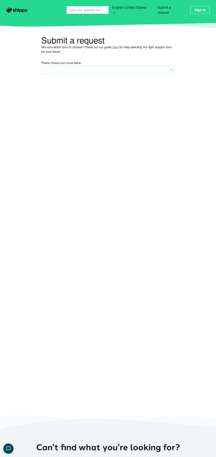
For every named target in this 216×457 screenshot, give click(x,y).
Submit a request (164, 10)
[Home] (21, 10)
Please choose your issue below (61, 63)
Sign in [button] (200, 9)
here (115, 47)
